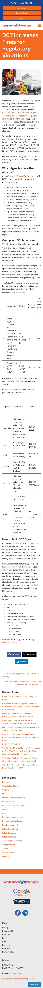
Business (6, 782)
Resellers (6, 945)
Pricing (5, 927)
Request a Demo (9, 931)
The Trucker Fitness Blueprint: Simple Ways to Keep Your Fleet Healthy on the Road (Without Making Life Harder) (21, 751)
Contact (5, 941)
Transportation (8, 844)
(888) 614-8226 (15, 973)
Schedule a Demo (9, 642)
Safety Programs (9, 833)
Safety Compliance (10, 829)
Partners (6, 948)
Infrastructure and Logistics (14, 805)
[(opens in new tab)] (21, 892)
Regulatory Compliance (12, 821)
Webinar (6, 856)
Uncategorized (8, 852)
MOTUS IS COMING (11, 744)
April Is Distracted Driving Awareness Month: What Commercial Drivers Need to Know (20, 737)
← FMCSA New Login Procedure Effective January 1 (20, 675)
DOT (4, 793)
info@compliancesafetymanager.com (18, 978)
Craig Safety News (10, 786)
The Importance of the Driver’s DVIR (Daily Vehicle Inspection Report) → (22, 683)
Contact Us (34, 985)
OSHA (5, 809)
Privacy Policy (8, 952)
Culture (5, 789)
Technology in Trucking (12, 840)
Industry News (8, 801)
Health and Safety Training (13, 797)
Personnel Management (12, 817)
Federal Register (24, 176)
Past (4, 813)
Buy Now (6, 934)
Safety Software (9, 836)
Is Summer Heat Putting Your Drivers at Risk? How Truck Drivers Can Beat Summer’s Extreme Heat (21, 706)
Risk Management (10, 825)
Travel (5, 848)
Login (4, 938)
